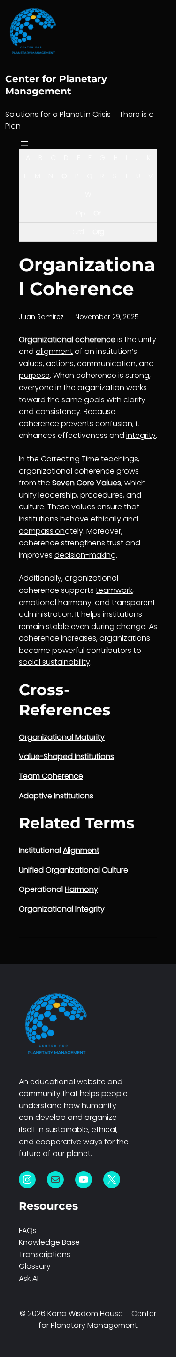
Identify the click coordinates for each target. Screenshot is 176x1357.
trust (115, 542)
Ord (78, 232)
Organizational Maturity (62, 737)
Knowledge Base (49, 1242)
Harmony (81, 889)
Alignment (81, 850)
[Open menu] (24, 143)
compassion (42, 531)
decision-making (85, 555)
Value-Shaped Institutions (66, 756)
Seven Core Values (86, 482)
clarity (134, 399)
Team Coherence (51, 776)
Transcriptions (44, 1254)
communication (106, 363)
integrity (141, 435)
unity (147, 339)
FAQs (28, 1230)
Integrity (90, 909)
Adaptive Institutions (56, 795)
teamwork (114, 590)
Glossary (35, 1266)
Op (80, 213)
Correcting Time (70, 458)
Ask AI (28, 1278)
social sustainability (54, 662)
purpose (34, 375)
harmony (75, 602)
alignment (54, 351)
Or (96, 213)
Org (98, 232)
